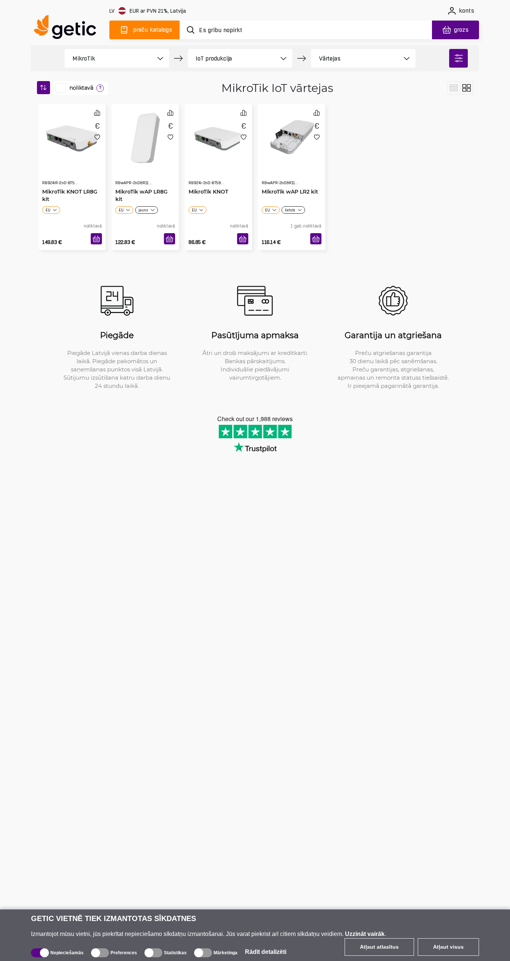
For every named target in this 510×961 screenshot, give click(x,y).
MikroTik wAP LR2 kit (290, 176)
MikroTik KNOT (208, 176)
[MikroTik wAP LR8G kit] (145, 136)
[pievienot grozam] (96, 238)
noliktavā (81, 87)
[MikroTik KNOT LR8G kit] (72, 136)
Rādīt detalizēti (265, 952)
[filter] (458, 58)
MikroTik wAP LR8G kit (141, 180)
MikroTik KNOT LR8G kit (69, 180)
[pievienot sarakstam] (97, 137)
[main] (68, 28)
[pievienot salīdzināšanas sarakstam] (97, 112)
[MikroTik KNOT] (218, 136)
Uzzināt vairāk (365, 934)
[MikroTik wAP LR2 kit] (291, 136)
